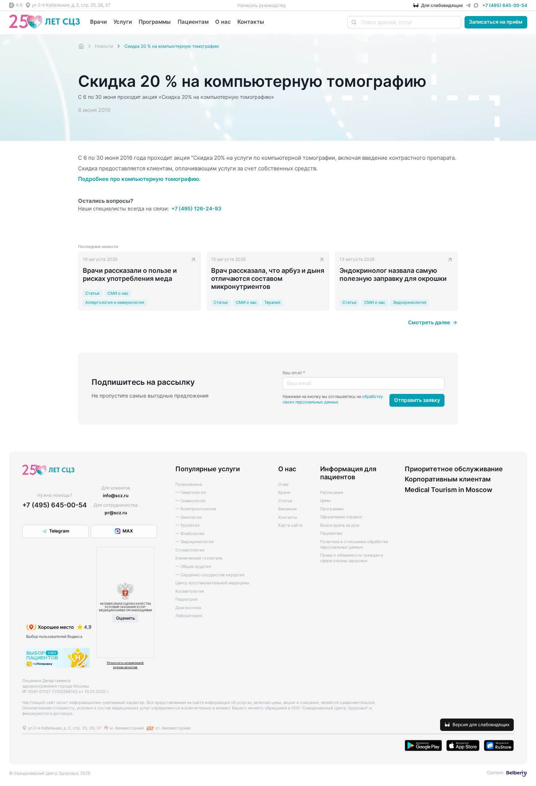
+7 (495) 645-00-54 (504, 5)
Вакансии (287, 509)
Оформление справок (341, 517)
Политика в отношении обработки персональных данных (354, 544)
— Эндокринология (194, 541)
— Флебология (189, 533)
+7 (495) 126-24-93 (196, 209)
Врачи (98, 21)
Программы (155, 21)
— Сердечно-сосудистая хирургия (209, 575)
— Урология (187, 525)
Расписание (331, 492)
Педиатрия (186, 599)
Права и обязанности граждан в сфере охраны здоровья (351, 558)
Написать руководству (261, 5)
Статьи (285, 501)
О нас (223, 21)
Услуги (122, 21)
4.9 (19, 5)
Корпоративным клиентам (448, 479)
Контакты (250, 21)
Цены (325, 500)
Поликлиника (188, 484)
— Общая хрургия (193, 566)
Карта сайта (290, 525)
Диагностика (188, 607)
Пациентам (193, 21)
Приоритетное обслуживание (454, 469)
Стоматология (189, 550)
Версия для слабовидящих (481, 724)
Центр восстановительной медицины (212, 583)
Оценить (125, 618)
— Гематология (190, 492)
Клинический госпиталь (198, 558)
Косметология (189, 591)
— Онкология (188, 517)
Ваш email (294, 373)
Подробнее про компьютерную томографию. (139, 178)
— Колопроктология (195, 509)
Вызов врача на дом (339, 525)
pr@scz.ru (116, 512)
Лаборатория (188, 615)
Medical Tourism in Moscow (448, 489)
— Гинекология (190, 501)
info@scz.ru (115, 495)
